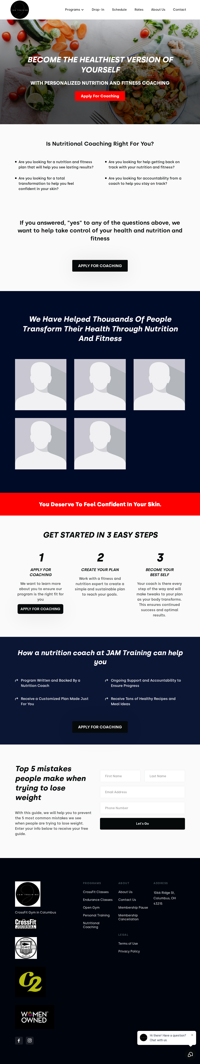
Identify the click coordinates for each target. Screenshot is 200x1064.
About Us (158, 9)
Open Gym (91, 907)
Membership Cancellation (128, 917)
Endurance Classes (97, 900)
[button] (74, 10)
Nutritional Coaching (91, 925)
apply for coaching (40, 609)
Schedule (119, 9)
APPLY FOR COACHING (100, 727)
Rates (139, 9)
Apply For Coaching (100, 96)
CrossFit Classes (96, 892)
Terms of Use (128, 943)
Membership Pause (133, 907)
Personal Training (96, 915)
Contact (179, 9)
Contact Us (127, 900)
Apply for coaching (100, 265)
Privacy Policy (129, 951)
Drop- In (98, 9)
